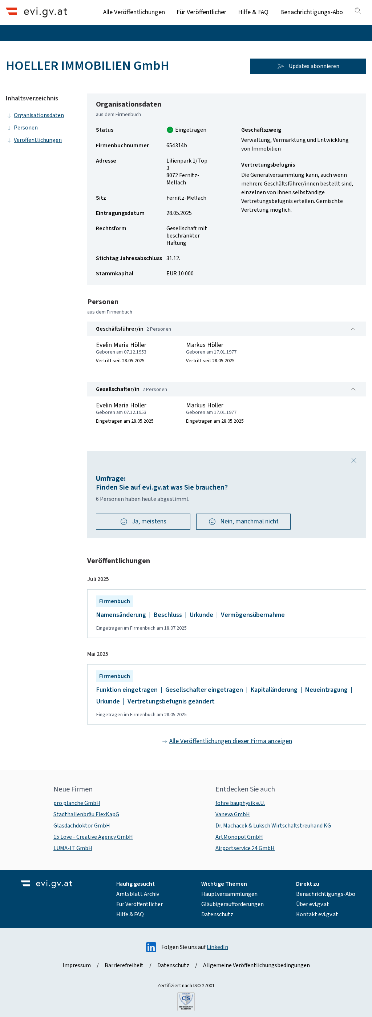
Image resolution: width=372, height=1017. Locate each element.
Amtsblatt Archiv (137, 894)
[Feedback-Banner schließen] (354, 460)
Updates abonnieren (314, 66)
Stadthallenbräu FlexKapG (86, 814)
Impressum (76, 965)
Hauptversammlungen (229, 894)
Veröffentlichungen (38, 140)
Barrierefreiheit (124, 965)
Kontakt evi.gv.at (317, 914)
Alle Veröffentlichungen (134, 12)
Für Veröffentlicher (201, 12)
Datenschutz (217, 914)
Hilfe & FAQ (253, 12)
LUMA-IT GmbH (72, 848)
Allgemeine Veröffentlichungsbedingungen (256, 965)
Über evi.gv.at (312, 904)
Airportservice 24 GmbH (245, 848)
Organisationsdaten (39, 115)
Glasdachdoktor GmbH (81, 826)
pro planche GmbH (76, 803)
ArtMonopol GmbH (239, 837)
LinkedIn (217, 947)
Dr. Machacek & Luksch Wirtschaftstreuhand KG (273, 826)
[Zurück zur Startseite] (36, 12)
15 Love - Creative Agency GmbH (93, 837)
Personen (26, 128)
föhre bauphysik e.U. (240, 803)
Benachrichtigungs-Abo (311, 12)
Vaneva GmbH (232, 814)
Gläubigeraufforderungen (232, 904)
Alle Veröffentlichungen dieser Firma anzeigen (230, 741)
